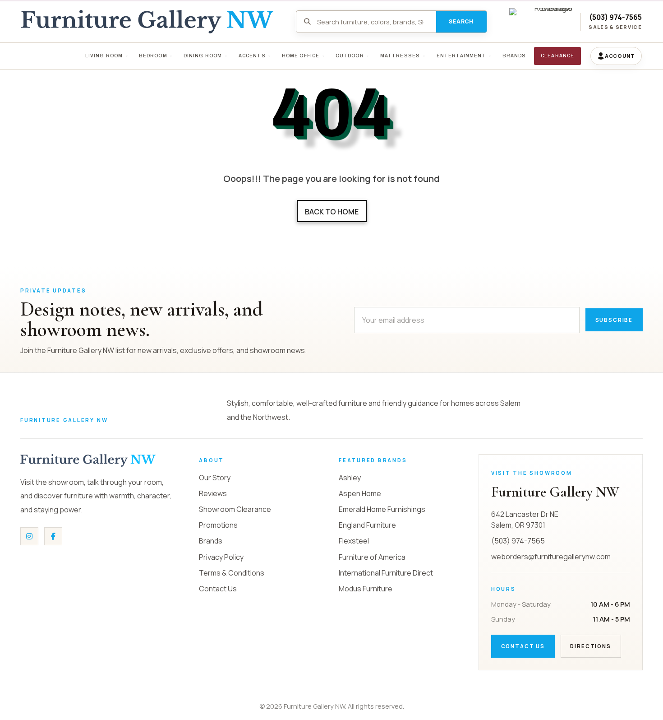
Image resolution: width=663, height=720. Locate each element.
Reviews (213, 493)
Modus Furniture (365, 589)
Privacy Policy (221, 557)
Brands (210, 541)
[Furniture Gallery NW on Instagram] (29, 536)
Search (461, 21)
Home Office (300, 55)
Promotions (218, 525)
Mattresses (400, 55)
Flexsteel (354, 541)
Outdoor (350, 55)
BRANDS (514, 55)
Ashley (350, 478)
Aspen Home (360, 493)
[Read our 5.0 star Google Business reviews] (540, 22)
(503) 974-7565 (615, 17)
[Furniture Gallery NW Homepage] (147, 21)
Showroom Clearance (235, 509)
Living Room (104, 55)
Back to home (332, 212)
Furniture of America (372, 557)
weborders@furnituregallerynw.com (551, 557)
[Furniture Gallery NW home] (88, 460)
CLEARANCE (557, 55)
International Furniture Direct (386, 573)
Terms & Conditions (231, 573)
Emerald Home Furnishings (382, 509)
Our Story (214, 478)
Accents (251, 55)
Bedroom (153, 55)
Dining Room (203, 55)
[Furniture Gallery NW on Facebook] (53, 536)
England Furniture (367, 525)
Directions (590, 646)
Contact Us (218, 589)
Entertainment (461, 55)
